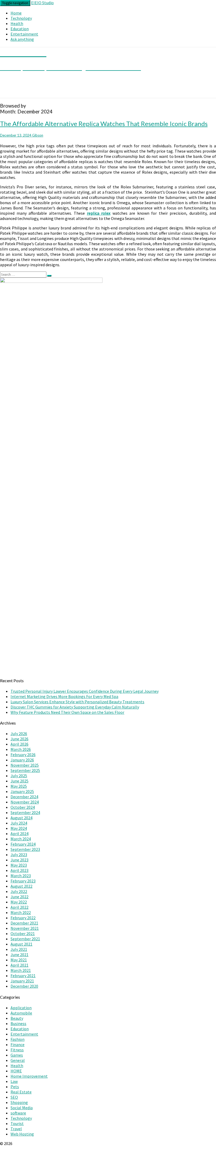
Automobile (21, 1013)
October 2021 (23, 933)
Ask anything (22, 39)
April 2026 (19, 744)
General (18, 1060)
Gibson (37, 135)
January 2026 (22, 759)
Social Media (22, 1107)
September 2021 (25, 938)
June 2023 (19, 859)
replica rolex (99, 213)
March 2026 (21, 749)
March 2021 (21, 970)
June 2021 (19, 954)
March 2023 (21, 875)
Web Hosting (22, 1134)
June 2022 (19, 896)
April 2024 (19, 833)
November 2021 (25, 928)
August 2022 (21, 886)
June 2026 (19, 738)
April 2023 (19, 870)
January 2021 (22, 980)
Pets (15, 1086)
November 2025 (25, 765)
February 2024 (23, 844)
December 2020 (24, 986)
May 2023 (19, 865)
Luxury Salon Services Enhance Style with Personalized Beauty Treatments (77, 701)
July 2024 (19, 823)
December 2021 (24, 923)
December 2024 (24, 796)
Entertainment (24, 34)
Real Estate (21, 1091)
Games (17, 1055)
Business (18, 1023)
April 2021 (19, 965)
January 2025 (22, 791)
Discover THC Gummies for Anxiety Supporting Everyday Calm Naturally (75, 707)
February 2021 (23, 975)
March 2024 (21, 838)
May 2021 (19, 959)
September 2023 (25, 849)
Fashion (17, 1039)
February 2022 (23, 917)
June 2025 (19, 781)
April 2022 (19, 907)
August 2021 (21, 944)
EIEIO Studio (42, 2)
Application (21, 1007)
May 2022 (19, 902)
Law (14, 1081)
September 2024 (25, 812)
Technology (21, 18)
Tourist (17, 1123)
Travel (16, 1128)
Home (16, 13)
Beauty (17, 1018)
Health (17, 23)
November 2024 (25, 802)
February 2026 (23, 754)
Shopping (19, 1102)
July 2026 (19, 733)
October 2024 (23, 807)
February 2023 (23, 880)
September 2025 (25, 770)
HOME (16, 1070)
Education (20, 28)
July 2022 (19, 891)
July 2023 (19, 854)
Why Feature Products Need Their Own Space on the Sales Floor (67, 712)
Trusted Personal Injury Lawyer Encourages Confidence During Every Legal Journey (85, 691)
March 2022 (21, 912)
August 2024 (21, 817)
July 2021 (19, 949)
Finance (17, 1044)
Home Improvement (29, 1076)
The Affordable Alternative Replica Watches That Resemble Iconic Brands (104, 123)
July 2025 (19, 775)
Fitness (17, 1049)
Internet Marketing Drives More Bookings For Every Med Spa (64, 696)
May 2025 (19, 786)
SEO (14, 1097)
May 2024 (19, 828)
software (18, 1113)
